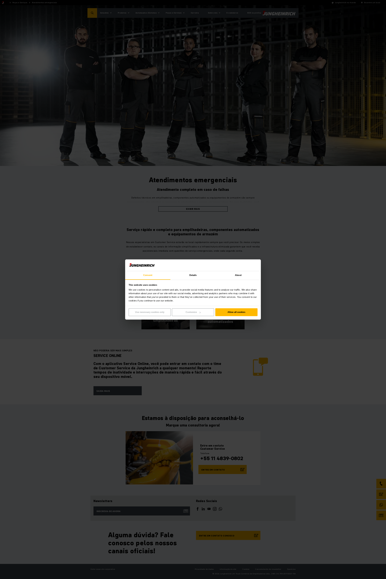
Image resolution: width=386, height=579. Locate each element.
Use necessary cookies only (149, 312)
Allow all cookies (236, 312)
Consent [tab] (147, 275)
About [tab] (238, 275)
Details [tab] (193, 275)
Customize (191, 312)
